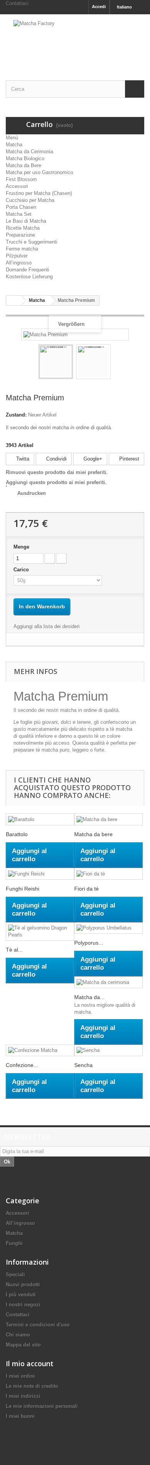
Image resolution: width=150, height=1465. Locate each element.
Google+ (92, 459)
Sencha (83, 1065)
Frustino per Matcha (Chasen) (39, 193)
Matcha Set (19, 214)
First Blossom (21, 179)
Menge (21, 547)
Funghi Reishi (22, 889)
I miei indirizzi (23, 1396)
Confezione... (22, 1065)
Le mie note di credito (32, 1386)
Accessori (17, 186)
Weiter (118, 363)
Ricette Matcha (23, 228)
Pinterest (128, 459)
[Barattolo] (40, 819)
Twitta (22, 459)
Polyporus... (88, 943)
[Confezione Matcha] (40, 1051)
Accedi (99, 6)
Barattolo (17, 834)
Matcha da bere (93, 834)
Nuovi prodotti (23, 1284)
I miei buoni (20, 1416)
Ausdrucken (31, 493)
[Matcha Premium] (56, 362)
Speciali (15, 1274)
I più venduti (21, 1294)
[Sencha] (108, 1051)
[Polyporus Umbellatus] (108, 928)
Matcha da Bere (23, 165)
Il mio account (29, 1363)
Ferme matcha (22, 249)
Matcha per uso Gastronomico (39, 172)
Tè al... (14, 950)
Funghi (14, 1243)
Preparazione (20, 235)
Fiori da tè (86, 889)
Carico (21, 569)
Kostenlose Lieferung (29, 276)
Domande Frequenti (27, 270)
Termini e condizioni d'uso (38, 1325)
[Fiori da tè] (108, 874)
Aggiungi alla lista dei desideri (46, 626)
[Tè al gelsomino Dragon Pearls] (40, 931)
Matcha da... (89, 997)
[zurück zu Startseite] (14, 300)
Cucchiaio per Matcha (30, 200)
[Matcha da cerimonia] (108, 982)
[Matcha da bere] (108, 819)
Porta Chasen (21, 207)
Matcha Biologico (25, 158)
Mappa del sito (23, 1345)
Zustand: (16, 415)
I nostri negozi (23, 1304)
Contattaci (17, 3)
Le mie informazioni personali (42, 1406)
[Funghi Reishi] (40, 874)
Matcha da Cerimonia (29, 151)
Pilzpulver (17, 256)
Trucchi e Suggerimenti (31, 242)
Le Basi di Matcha (26, 221)
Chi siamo (18, 1335)
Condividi (56, 459)
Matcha (14, 144)
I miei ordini (20, 1376)
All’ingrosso (19, 263)
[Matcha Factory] (75, 40)
